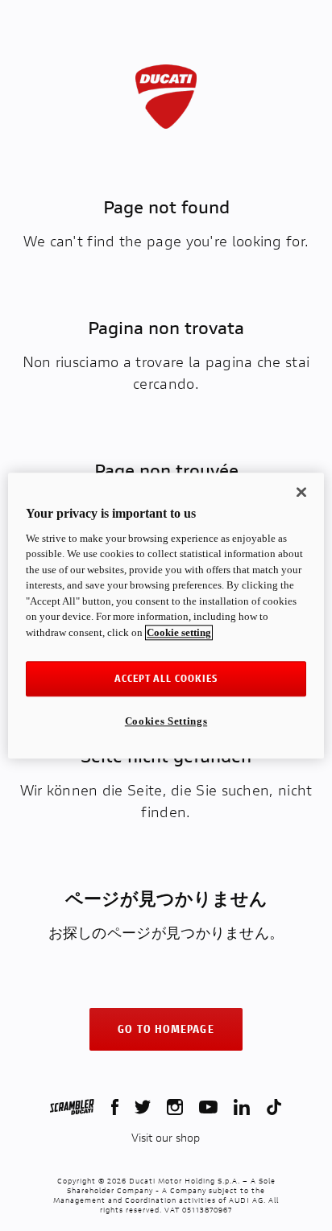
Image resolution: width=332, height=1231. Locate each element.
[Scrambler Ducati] (72, 1107)
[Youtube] (208, 1107)
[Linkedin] (242, 1107)
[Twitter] (143, 1107)
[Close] (301, 492)
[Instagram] (175, 1107)
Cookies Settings (166, 721)
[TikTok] (274, 1107)
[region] (165, 615)
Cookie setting (179, 632)
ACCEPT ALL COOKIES (166, 678)
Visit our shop (165, 1137)
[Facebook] (115, 1107)
